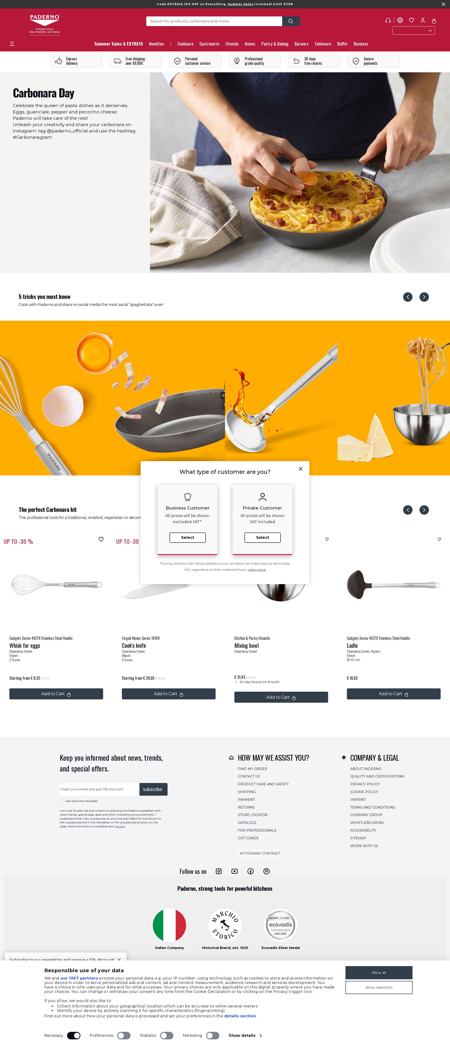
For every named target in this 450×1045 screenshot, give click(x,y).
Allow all (379, 973)
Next (424, 297)
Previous (407, 297)
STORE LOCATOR (252, 815)
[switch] (124, 1035)
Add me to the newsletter (81, 801)
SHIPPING (247, 792)
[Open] (291, 21)
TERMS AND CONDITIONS (372, 807)
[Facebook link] (250, 871)
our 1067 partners (79, 978)
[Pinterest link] (266, 871)
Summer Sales (240, 4)
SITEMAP (358, 838)
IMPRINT (358, 800)
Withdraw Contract (260, 853)
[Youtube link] (234, 871)
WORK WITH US (364, 846)
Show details (242, 1035)
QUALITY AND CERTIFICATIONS (377, 776)
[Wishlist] (100, 539)
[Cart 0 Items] (434, 21)
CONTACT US (249, 776)
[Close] (119, 960)
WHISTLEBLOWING (367, 823)
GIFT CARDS (248, 838)
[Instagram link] (218, 871)
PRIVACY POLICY (365, 784)
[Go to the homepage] (45, 24)
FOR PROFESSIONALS (257, 830)
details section (240, 1016)
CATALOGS (247, 823)
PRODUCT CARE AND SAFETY (263, 784)
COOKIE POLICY (364, 792)
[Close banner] (443, 4)
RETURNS (246, 807)
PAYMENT (246, 800)
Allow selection (379, 987)
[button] (156, 45)
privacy (120, 826)
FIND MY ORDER (252, 769)
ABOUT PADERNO (366, 769)
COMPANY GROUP (366, 815)
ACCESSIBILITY (363, 830)
